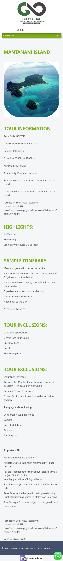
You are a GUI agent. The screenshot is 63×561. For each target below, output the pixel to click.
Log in (20, 29)
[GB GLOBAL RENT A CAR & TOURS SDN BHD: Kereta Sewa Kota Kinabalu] (31, 13)
